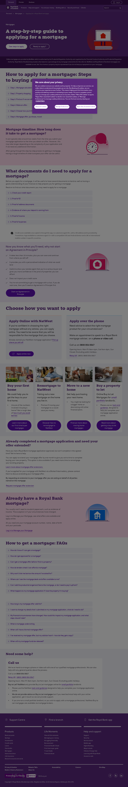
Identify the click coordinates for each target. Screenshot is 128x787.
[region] (64, 96)
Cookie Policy (40, 101)
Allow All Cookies (41, 106)
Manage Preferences (62, 106)
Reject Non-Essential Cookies (86, 106)
